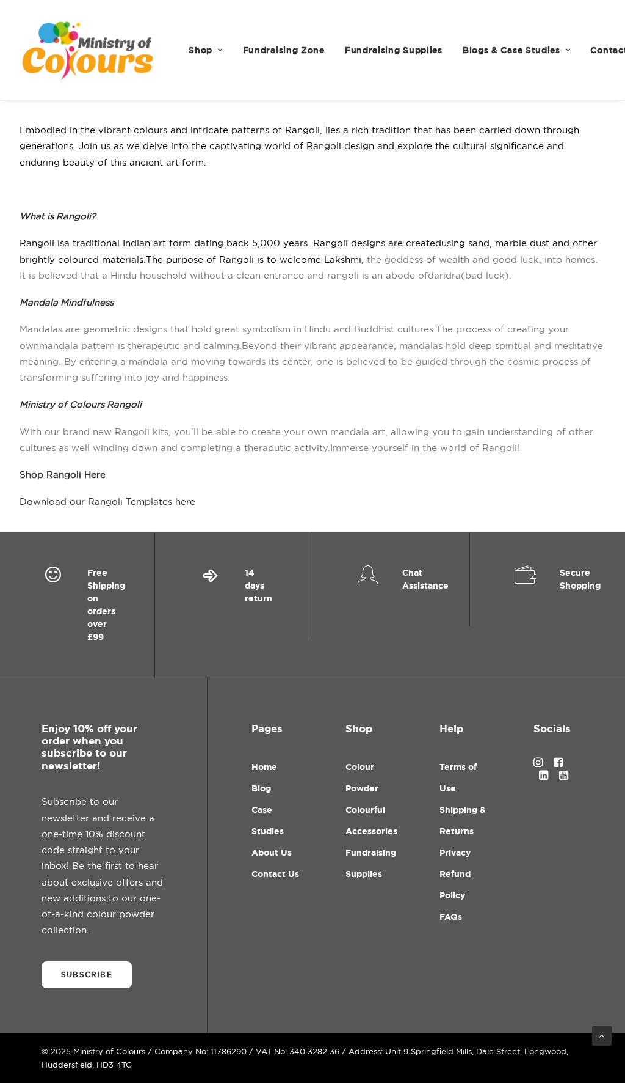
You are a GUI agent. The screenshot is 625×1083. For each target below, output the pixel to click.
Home (264, 767)
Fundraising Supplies (394, 50)
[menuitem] (205, 50)
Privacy (455, 852)
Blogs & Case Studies (511, 50)
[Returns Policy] (233, 605)
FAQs (450, 916)
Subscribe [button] (86, 975)
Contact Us (275, 873)
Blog (261, 788)
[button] (538, 763)
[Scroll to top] (602, 1035)
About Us (271, 852)
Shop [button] (200, 50)
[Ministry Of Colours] (89, 50)
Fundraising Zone (284, 50)
